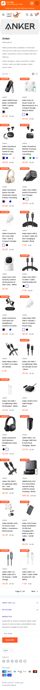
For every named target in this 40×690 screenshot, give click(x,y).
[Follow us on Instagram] (12, 661)
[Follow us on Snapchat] (24, 661)
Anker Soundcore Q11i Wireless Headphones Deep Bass (9, 442)
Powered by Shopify (9, 685)
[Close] (37, 3)
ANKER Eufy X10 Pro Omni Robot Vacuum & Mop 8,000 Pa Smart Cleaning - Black (28, 486)
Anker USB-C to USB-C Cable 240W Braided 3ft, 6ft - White (29, 576)
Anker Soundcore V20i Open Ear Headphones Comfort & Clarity (9, 322)
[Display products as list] (37, 74)
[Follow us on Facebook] (3, 661)
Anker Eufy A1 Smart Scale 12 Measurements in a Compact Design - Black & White (30, 105)
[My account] (31, 14)
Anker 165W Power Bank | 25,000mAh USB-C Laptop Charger (9, 104)
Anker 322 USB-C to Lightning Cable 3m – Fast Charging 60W (9, 485)
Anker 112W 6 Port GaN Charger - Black (29, 403)
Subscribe (10, 640)
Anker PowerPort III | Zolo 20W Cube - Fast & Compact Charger (9, 237)
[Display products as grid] (33, 74)
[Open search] (27, 14)
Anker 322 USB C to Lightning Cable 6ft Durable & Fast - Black (29, 365)
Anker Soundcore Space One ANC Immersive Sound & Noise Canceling (9, 194)
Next (33, 591)
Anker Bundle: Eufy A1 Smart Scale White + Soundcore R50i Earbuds (10, 527)
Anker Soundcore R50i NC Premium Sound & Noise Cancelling (29, 150)
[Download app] (32, 3)
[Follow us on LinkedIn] (20, 661)
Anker (4, 97)
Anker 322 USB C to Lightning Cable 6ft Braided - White (10, 403)
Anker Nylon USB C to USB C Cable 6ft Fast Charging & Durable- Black (29, 237)
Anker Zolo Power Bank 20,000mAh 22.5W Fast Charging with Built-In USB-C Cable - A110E (29, 529)
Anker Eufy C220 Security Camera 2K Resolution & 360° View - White (9, 281)
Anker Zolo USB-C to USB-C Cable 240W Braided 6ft (29, 279)
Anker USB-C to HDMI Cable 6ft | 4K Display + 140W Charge (9, 576)
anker (24, 143)
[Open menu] (3, 15)
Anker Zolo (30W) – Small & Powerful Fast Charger (30, 192)
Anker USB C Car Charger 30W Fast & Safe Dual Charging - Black (29, 442)
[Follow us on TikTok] (16, 661)
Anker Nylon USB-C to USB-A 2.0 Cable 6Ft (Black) (10, 364)
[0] (36, 14)
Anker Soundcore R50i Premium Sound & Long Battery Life (9, 150)
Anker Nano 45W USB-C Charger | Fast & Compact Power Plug (28, 322)
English (5, 650)
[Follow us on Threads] (8, 661)
